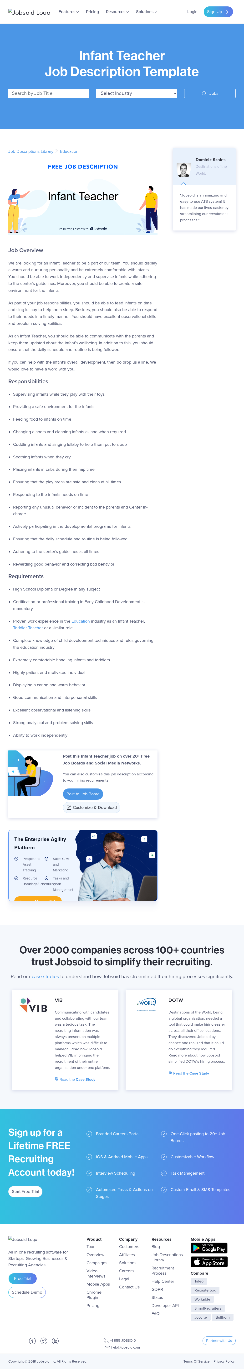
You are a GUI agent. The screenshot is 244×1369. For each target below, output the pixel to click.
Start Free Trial (25, 1191)
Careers (126, 1270)
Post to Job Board (83, 794)
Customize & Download (95, 807)
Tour (90, 1246)
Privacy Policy (224, 1361)
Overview (95, 1254)
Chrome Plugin (94, 1295)
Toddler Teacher (28, 627)
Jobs (213, 93)
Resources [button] (116, 11)
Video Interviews (95, 1273)
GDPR (157, 1289)
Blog (156, 1246)
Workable (202, 1299)
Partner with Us (219, 1340)
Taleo (198, 1281)
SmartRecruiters (207, 1308)
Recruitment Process (163, 1270)
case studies (45, 977)
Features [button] (67, 11)
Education (69, 151)
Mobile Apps (98, 1284)
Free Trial (22, 1278)
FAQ (156, 1313)
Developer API (165, 1305)
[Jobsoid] (29, 12)
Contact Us (129, 1287)
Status (157, 1297)
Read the (77, 1079)
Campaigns (96, 1262)
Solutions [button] (145, 11)
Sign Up (215, 11)
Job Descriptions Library (31, 151)
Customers (129, 1246)
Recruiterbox (205, 1290)
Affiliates (127, 1254)
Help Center (163, 1281)
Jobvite (200, 1317)
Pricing (92, 11)
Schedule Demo (27, 1292)
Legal (124, 1279)
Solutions (127, 1262)
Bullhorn (223, 1317)
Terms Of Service (196, 1361)
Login (192, 11)
